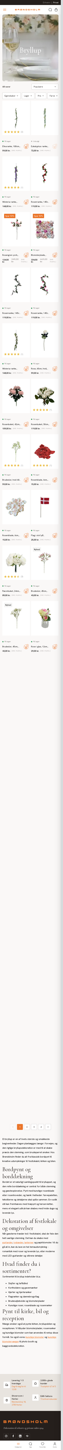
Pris (39, 95)
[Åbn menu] (4, 9)
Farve (52, 95)
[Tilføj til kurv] (26, 146)
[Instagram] (6, 1436)
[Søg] (50, 9)
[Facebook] (13, 1436)
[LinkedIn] (20, 1436)
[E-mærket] (27, 1436)
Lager (26, 95)
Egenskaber (10, 95)
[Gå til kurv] (56, 9)
